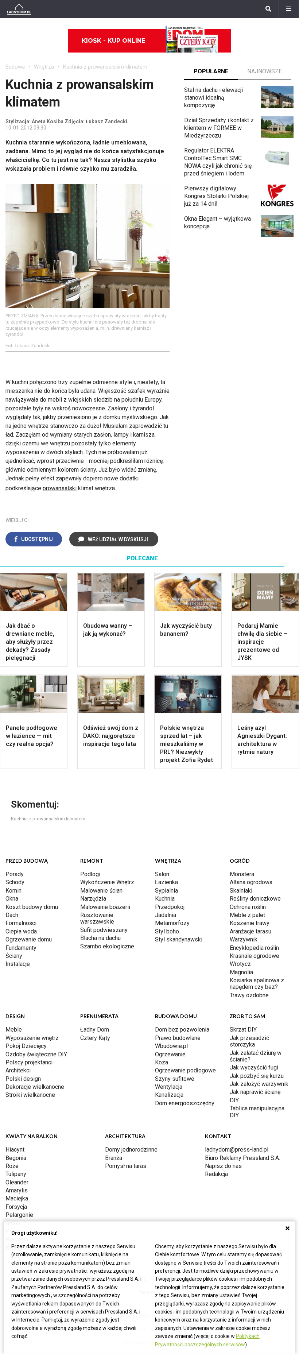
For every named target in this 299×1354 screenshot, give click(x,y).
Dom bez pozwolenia (182, 1029)
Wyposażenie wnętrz (32, 1037)
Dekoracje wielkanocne (34, 1086)
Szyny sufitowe (174, 1078)
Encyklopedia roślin (254, 947)
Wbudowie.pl (171, 1045)
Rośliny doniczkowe (255, 898)
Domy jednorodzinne (131, 1149)
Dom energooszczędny (184, 1103)
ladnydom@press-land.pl (236, 1149)
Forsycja (16, 1206)
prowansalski (60, 488)
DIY (234, 1100)
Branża (113, 1157)
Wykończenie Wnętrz (107, 882)
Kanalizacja (169, 1094)
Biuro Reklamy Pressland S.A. (242, 1157)
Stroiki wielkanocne (30, 1094)
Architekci (18, 1070)
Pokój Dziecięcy (26, 1045)
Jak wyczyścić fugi (254, 1067)
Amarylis (16, 1190)
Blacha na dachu (100, 938)
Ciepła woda (21, 931)
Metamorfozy (172, 923)
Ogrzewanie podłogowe (185, 1070)
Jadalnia (165, 915)
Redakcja (216, 1174)
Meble (13, 1029)
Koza (161, 1062)
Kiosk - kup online (113, 40)
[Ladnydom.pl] (19, 9)
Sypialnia (166, 890)
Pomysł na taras (125, 1165)
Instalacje (17, 963)
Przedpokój (170, 907)
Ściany (13, 955)
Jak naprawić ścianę (255, 1091)
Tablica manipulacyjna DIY (257, 1111)
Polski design (23, 1078)
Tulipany (15, 1174)
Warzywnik (243, 939)
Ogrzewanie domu (28, 939)
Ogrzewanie (170, 1054)
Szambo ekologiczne (107, 946)
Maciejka (16, 1198)
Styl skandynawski (178, 939)
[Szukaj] (268, 9)
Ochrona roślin (248, 907)
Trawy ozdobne (249, 995)
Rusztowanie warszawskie (97, 918)
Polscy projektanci (29, 1062)
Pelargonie (19, 1214)
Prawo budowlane (178, 1037)
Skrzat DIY (243, 1029)
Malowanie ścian (101, 890)
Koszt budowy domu (31, 907)
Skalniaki (241, 890)
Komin (13, 890)
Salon (162, 874)
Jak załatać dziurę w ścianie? (255, 1056)
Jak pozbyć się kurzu (257, 1075)
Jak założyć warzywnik (259, 1083)
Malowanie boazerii (105, 907)
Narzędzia (93, 898)
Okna (11, 898)
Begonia (15, 1157)
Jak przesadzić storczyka (249, 1041)
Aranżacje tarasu (250, 931)
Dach (11, 915)
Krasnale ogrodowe (254, 955)
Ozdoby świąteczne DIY (36, 1054)
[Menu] (289, 9)
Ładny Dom (94, 1029)
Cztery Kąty (95, 1037)
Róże (12, 1165)
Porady (14, 874)
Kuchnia (165, 898)
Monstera (242, 874)
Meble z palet (247, 915)
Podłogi (90, 874)
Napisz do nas (223, 1165)
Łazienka (166, 882)
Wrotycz (240, 963)
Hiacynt (14, 1149)
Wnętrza (44, 66)
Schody (14, 882)
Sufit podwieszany (104, 929)
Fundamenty (20, 947)
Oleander (16, 1182)
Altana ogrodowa (251, 882)
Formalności (20, 923)
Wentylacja (168, 1086)
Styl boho (167, 931)
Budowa (15, 66)
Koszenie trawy (249, 923)
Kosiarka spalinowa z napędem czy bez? (257, 983)
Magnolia (241, 972)
